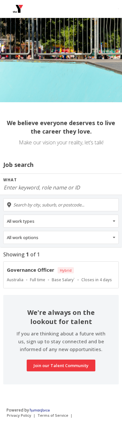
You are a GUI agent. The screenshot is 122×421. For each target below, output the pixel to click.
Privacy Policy (19, 415)
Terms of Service (52, 415)
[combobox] (61, 204)
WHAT (10, 180)
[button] (61, 221)
